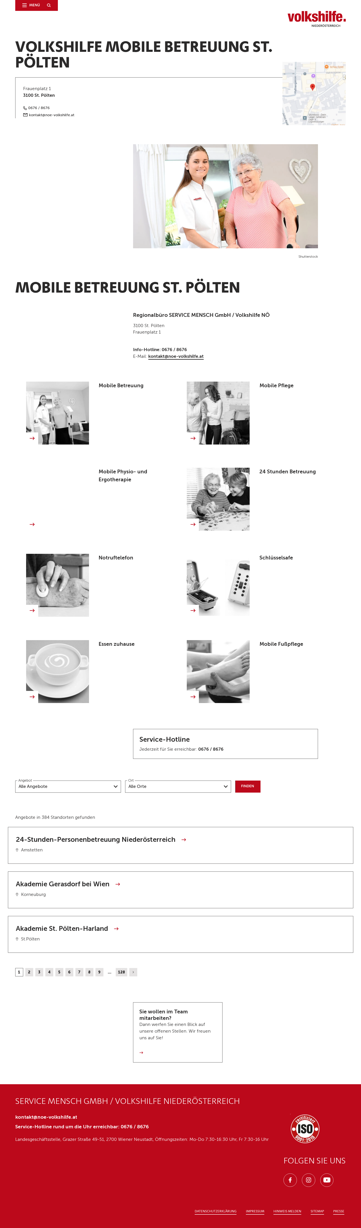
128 (121, 972)
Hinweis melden (287, 1211)
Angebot (25, 780)
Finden (247, 786)
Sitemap (317, 1211)
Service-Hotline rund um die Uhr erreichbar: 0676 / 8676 (82, 1127)
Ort (131, 780)
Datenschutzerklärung (215, 1211)
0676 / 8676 (39, 108)
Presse (338, 1211)
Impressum (255, 1211)
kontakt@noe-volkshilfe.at (51, 115)
